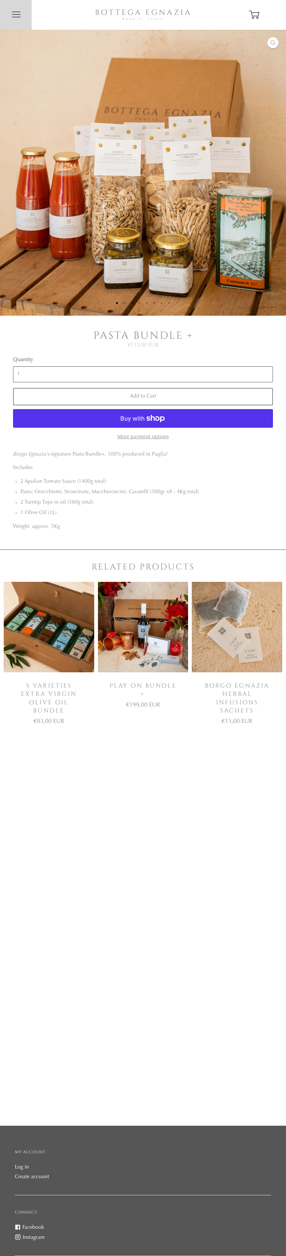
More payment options (143, 437)
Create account (32, 1177)
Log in (22, 1167)
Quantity (23, 360)
